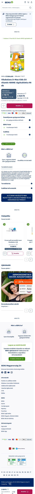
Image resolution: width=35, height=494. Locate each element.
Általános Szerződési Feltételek (10, 383)
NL (20, 472)
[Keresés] (30, 7)
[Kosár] (28, 2)
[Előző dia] (26, 310)
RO (28, 472)
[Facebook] (2, 373)
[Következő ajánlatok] (30, 259)
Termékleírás (5, 183)
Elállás (3, 393)
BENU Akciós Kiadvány (7, 418)
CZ (7, 472)
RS (23, 472)
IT (30, 472)
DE (15, 475)
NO (12, 475)
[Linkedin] (5, 373)
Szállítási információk (8, 188)
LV (14, 472)
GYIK (2, 390)
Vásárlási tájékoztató (7, 388)
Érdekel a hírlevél (15, 359)
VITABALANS (9, 76)
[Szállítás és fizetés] (4, 440)
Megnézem (4, 306)
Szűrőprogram (5, 406)
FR (17, 475)
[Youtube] (8, 373)
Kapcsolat (4, 426)
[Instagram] (12, 373)
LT (12, 472)
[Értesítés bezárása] (30, 14)
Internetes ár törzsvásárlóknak (7, 91)
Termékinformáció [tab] (6, 167)
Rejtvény (3, 408)
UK (9, 475)
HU (17, 472)
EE (10, 472)
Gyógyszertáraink (6, 429)
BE (4, 475)
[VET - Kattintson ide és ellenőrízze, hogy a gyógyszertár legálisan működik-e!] (21, 461)
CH (4, 472)
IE (6, 475)
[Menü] (2, 2)
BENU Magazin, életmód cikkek (9, 416)
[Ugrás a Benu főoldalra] (9, 2)
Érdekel (9, 24)
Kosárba (18, 105)
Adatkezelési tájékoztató (8, 385)
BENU (2, 401)
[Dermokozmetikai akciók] (16, 286)
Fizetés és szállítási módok (8, 380)
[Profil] (31, 2)
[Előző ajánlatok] (26, 259)
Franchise (4, 411)
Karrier (3, 403)
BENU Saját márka (6, 413)
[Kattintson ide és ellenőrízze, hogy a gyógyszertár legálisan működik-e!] (12, 461)
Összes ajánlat (5, 268)
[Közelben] (25, 2)
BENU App (4, 431)
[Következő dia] (30, 310)
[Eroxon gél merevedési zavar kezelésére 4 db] (13, 230)
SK (25, 472)
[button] (5, 253)
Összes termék (5, 219)
